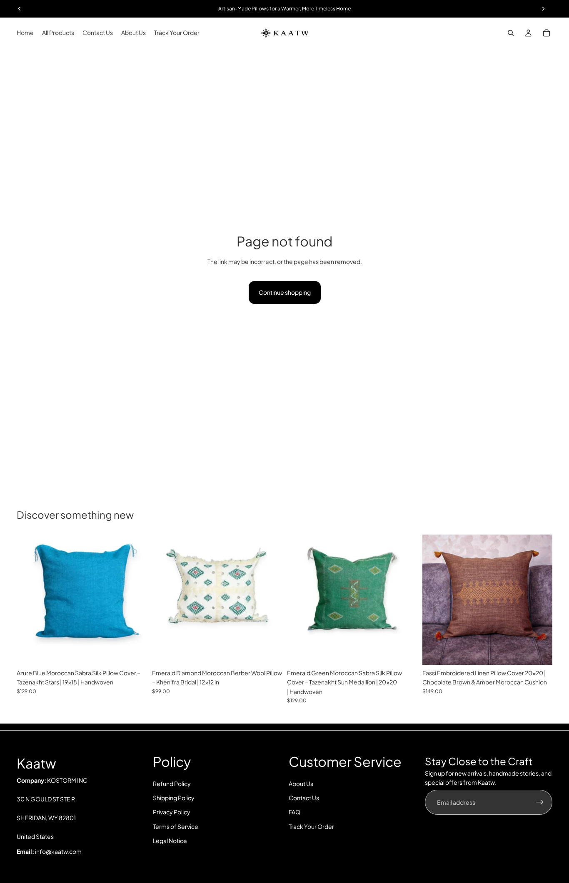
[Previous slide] (29, 599)
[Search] (511, 33)
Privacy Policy (171, 812)
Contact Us (304, 797)
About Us (301, 783)
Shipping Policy (174, 797)
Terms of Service (175, 826)
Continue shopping (285, 292)
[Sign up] (540, 802)
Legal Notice (170, 841)
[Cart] (546, 33)
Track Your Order (311, 826)
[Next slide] (134, 599)
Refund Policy (172, 783)
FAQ (294, 812)
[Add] (134, 651)
